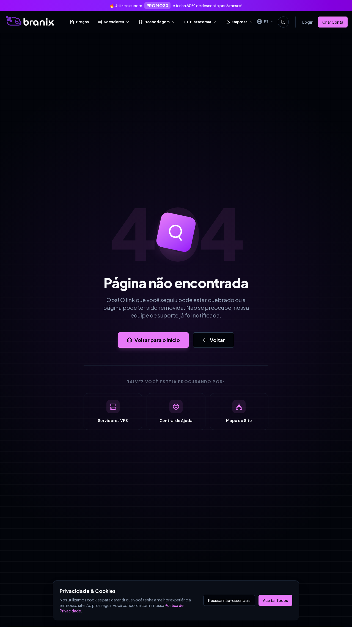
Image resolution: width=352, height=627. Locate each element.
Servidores (114, 22)
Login (308, 22)
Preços (82, 22)
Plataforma (200, 22)
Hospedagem (157, 22)
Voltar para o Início (157, 340)
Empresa (240, 22)
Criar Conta (332, 22)
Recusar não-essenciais (229, 600)
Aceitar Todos (275, 600)
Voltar (217, 340)
